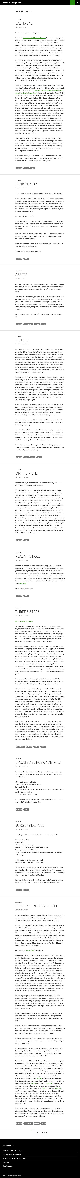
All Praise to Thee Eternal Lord (13, 1151)
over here (22, 583)
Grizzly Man (30, 950)
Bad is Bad (24, 23)
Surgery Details (29, 825)
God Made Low (8, 1166)
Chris (43, 1088)
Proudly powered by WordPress (12, 1175)
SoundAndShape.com (12, 2)
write (33, 168)
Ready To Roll (27, 556)
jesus (26, 168)
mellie (27, 258)
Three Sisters (27, 611)
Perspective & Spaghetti (37, 906)
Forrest (33, 1083)
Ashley (39, 1078)
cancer (19, 168)
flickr (17, 621)
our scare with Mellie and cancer (34, 38)
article (49, 1083)
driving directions (26, 621)
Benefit (22, 340)
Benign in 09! (26, 184)
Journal (18, 19)
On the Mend (26, 473)
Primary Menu (77, 2)
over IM (58, 1088)
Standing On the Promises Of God (14, 1158)
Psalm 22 (6, 1162)
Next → (45, 1132)
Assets (21, 274)
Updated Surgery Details (38, 762)
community (28, 324)
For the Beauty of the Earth (12, 1155)
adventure (20, 746)
